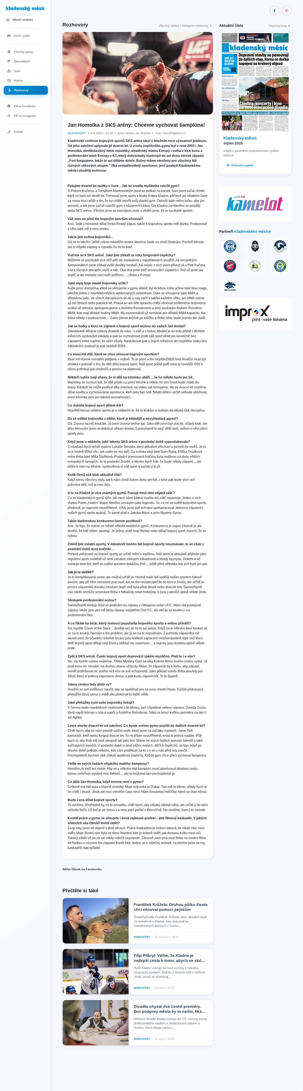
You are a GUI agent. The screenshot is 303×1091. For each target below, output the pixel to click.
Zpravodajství (21, 61)
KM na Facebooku (24, 106)
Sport (16, 71)
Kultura (17, 80)
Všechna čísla (278, 25)
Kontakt (18, 131)
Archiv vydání (21, 35)
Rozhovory (21, 90)
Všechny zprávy (23, 51)
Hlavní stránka (22, 19)
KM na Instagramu (24, 115)
